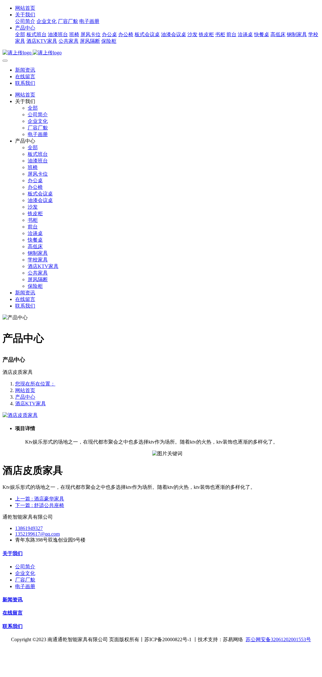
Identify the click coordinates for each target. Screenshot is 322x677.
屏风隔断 (90, 41)
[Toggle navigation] (5, 61)
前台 (231, 34)
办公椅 (125, 34)
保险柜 (108, 41)
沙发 (192, 34)
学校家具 (38, 259)
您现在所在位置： (35, 383)
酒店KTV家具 (41, 41)
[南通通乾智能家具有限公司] (161, 53)
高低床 (278, 34)
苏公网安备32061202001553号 (278, 639)
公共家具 (68, 41)
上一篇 (39, 498)
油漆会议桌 (173, 34)
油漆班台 (58, 34)
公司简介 (25, 21)
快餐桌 (261, 34)
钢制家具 (297, 34)
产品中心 (25, 27)
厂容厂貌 (68, 21)
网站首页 (25, 8)
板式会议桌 (147, 34)
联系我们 (25, 83)
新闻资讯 (25, 70)
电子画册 (89, 21)
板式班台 (36, 34)
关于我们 (25, 14)
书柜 (220, 34)
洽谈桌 (245, 34)
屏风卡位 (90, 34)
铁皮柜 (206, 34)
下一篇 (39, 505)
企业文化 (46, 21)
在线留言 (25, 76)
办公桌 (109, 34)
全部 (20, 34)
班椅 (74, 34)
